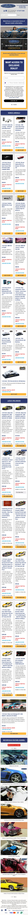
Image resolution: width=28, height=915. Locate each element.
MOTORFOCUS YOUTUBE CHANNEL (14, 740)
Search (18, 15)
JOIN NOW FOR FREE (6, 145)
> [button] (26, 32)
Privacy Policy (12, 97)
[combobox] (6, 83)
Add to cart (7, 150)
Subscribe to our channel (15, 745)
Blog (9, 910)
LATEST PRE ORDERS (14, 401)
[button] (24, 2)
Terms (17, 97)
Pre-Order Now (7, 445)
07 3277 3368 (20, 11)
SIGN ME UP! (14, 100)
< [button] (2, 32)
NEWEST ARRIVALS (14, 113)
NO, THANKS (14, 104)
